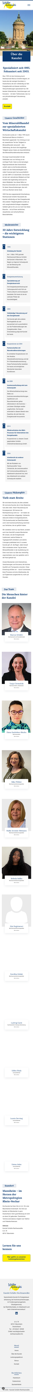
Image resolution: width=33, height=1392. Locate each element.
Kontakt (7, 106)
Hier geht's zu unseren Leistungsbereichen (16, 1258)
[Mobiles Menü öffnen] (28, 5)
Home (16, 1350)
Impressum (16, 1378)
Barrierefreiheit (16, 1384)
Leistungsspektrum (16, 1357)
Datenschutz (16, 1381)
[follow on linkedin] (16, 1314)
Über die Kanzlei (16, 1354)
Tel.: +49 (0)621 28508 (16, 1329)
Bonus (16, 1360)
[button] (16, 619)
